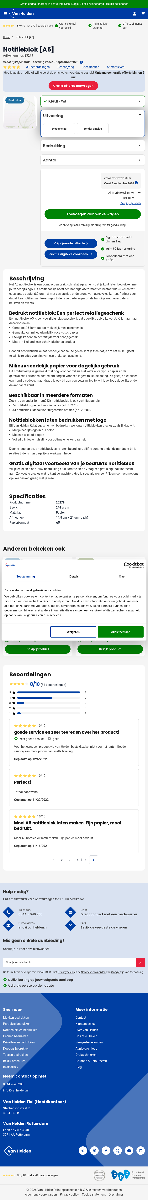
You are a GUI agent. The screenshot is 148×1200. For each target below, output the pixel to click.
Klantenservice (85, 1024)
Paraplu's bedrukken (16, 1024)
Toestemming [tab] (26, 576)
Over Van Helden (87, 1030)
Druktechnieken (86, 1055)
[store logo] (37, 1151)
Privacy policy (69, 1194)
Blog (79, 1067)
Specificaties (90, 67)
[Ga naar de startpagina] (21, 13)
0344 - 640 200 (13, 1084)
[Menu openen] (5, 13)
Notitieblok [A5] (25, 37)
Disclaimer (116, 1194)
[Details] (81, 62)
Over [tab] (122, 576)
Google (115, 972)
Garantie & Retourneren (91, 1061)
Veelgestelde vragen (89, 1042)
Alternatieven (115, 67)
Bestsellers (10, 1067)
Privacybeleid (66, 972)
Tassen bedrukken (15, 1055)
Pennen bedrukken (15, 1036)
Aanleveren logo (86, 1048)
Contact (81, 1017)
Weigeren (73, 631)
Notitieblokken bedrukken (20, 1030)
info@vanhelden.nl (16, 1090)
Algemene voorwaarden (41, 1194)
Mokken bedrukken (16, 1017)
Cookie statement (94, 1194)
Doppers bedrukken (16, 1048)
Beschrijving (65, 67)
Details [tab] (74, 576)
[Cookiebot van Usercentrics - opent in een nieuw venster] (127, 565)
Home (6, 37)
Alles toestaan (120, 631)
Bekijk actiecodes (117, 3)
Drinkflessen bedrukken (19, 1042)
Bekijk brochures (14, 1061)
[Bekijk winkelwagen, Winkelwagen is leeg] (143, 14)
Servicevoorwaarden (93, 972)
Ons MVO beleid (86, 1036)
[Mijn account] (134, 14)
